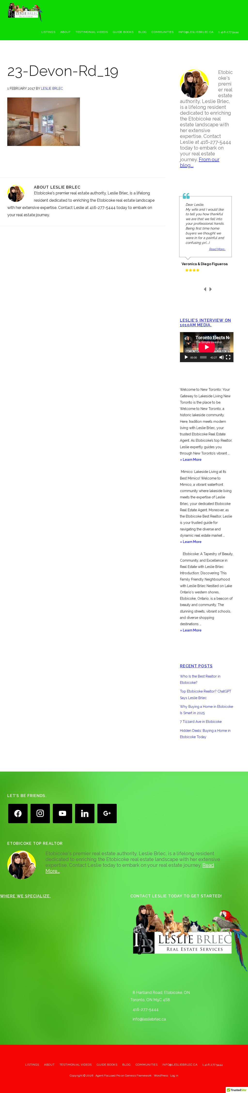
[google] (107, 813)
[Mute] (221, 357)
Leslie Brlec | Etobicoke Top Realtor (43, 12)
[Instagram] (40, 813)
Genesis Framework (138, 1075)
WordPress (161, 1075)
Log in (174, 1075)
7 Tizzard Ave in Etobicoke (201, 722)
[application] (206, 347)
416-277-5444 (146, 1009)
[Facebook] (18, 813)
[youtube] (62, 813)
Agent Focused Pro (107, 1075)
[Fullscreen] (228, 357)
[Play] (186, 357)
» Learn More (197, 460)
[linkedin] (84, 813)
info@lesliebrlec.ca (149, 1019)
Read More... (217, 249)
